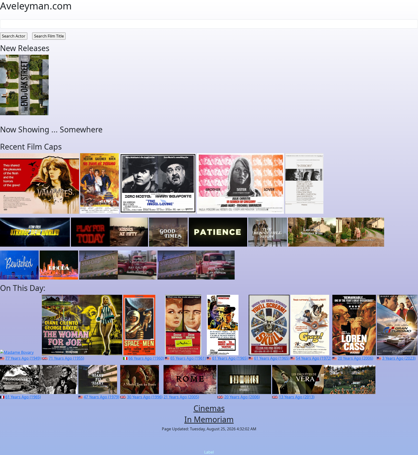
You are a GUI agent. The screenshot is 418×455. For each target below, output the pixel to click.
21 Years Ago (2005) (181, 397)
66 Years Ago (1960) (146, 358)
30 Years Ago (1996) (145, 397)
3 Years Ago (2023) (399, 358)
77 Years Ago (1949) (23, 358)
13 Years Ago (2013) (296, 397)
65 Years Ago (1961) (188, 358)
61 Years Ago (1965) (230, 358)
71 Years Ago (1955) (66, 358)
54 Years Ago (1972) (313, 358)
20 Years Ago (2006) (355, 358)
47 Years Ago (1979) (101, 397)
